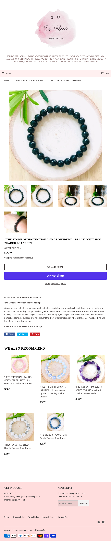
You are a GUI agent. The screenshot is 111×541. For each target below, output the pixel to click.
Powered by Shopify (36, 530)
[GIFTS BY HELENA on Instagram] (103, 522)
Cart (106, 73)
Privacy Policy (63, 517)
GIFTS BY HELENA (18, 530)
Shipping (8, 258)
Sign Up (83, 503)
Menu (8, 73)
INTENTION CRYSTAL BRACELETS (29, 80)
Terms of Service (49, 517)
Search (7, 517)
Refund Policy (33, 517)
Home (6, 80)
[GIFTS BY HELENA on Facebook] (98, 522)
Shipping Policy (19, 517)
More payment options (55, 283)
